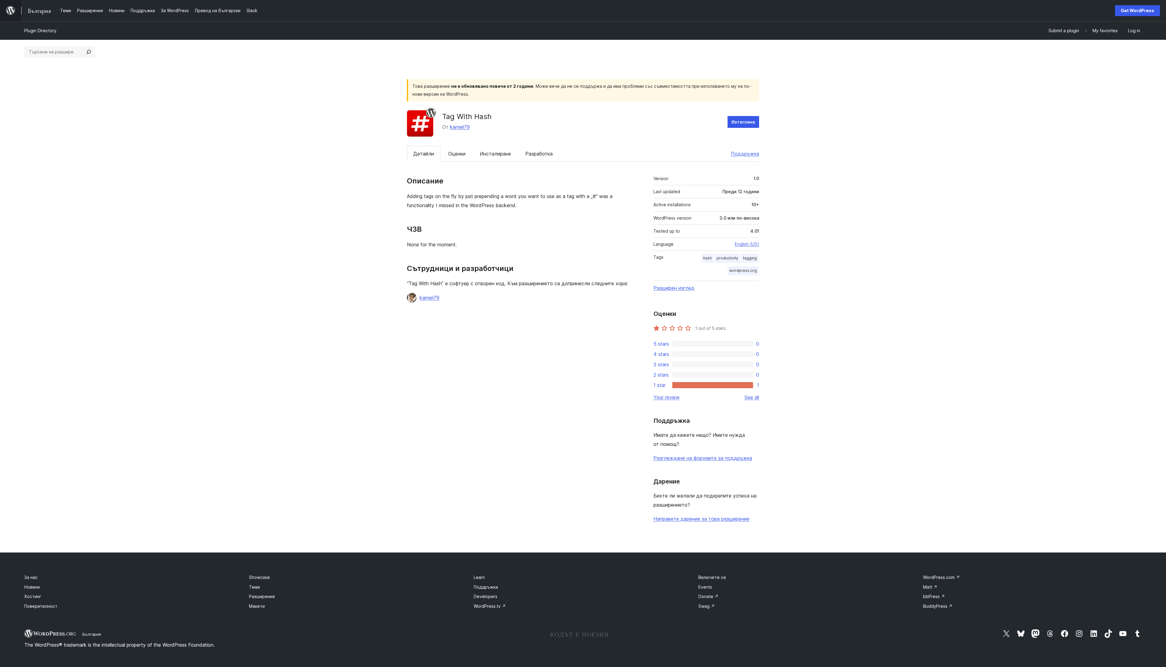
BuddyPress (938, 606)
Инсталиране (495, 154)
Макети (257, 606)
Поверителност (40, 606)
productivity (727, 258)
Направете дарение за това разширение (701, 519)
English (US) (747, 244)
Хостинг (32, 596)
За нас (31, 577)
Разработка (539, 154)
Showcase (259, 577)
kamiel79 (460, 127)
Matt (930, 587)
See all (752, 397)
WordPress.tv (490, 606)
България (91, 634)
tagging (750, 258)
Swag (706, 606)
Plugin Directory (40, 30)
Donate (708, 596)
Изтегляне (743, 122)
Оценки (456, 154)
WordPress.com (941, 577)
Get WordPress (1137, 10)
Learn (479, 577)
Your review (666, 397)
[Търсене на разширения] (89, 52)
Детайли (423, 154)
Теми (254, 587)
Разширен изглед (673, 288)
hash (707, 258)
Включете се (712, 577)
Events (705, 587)
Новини (32, 587)
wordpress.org (743, 270)
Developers (485, 596)
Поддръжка (745, 154)
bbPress (934, 596)
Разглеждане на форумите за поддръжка (702, 458)
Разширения (262, 596)
